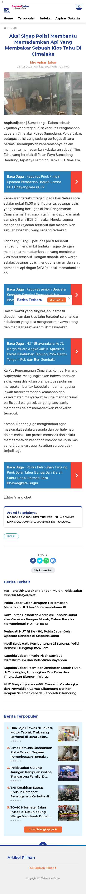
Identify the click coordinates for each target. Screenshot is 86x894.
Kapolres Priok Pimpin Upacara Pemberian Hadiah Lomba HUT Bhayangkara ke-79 (34, 182)
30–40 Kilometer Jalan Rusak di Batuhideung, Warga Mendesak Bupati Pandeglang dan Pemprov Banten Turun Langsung (31, 811)
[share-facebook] (33, 561)
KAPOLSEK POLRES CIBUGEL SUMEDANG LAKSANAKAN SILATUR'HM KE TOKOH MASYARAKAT (40, 519)
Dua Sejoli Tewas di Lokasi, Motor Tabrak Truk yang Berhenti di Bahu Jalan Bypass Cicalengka (31, 732)
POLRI (11, 536)
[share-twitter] (40, 561)
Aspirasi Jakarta (67, 18)
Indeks (45, 18)
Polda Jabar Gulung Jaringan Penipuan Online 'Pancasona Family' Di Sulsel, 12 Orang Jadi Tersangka (31, 772)
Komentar (45, 570)
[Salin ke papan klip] (53, 561)
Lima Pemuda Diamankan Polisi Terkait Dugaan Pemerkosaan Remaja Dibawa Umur (31, 752)
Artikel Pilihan (21, 857)
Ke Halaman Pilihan (42, 868)
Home (8, 18)
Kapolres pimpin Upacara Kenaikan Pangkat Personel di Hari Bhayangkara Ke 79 (36, 294)
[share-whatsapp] (46, 561)
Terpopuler (26, 18)
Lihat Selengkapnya (42, 829)
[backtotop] (43, 845)
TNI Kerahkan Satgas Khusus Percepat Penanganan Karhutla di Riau (29, 792)
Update (57, 299)
